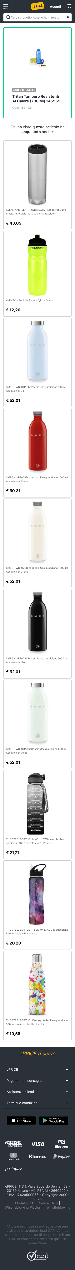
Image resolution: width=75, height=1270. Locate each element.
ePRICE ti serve (38, 1053)
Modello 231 (24, 1203)
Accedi (55, 6)
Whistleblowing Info (52, 1209)
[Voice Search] (68, 18)
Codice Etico (48, 1203)
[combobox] (37, 17)
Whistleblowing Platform (24, 1207)
